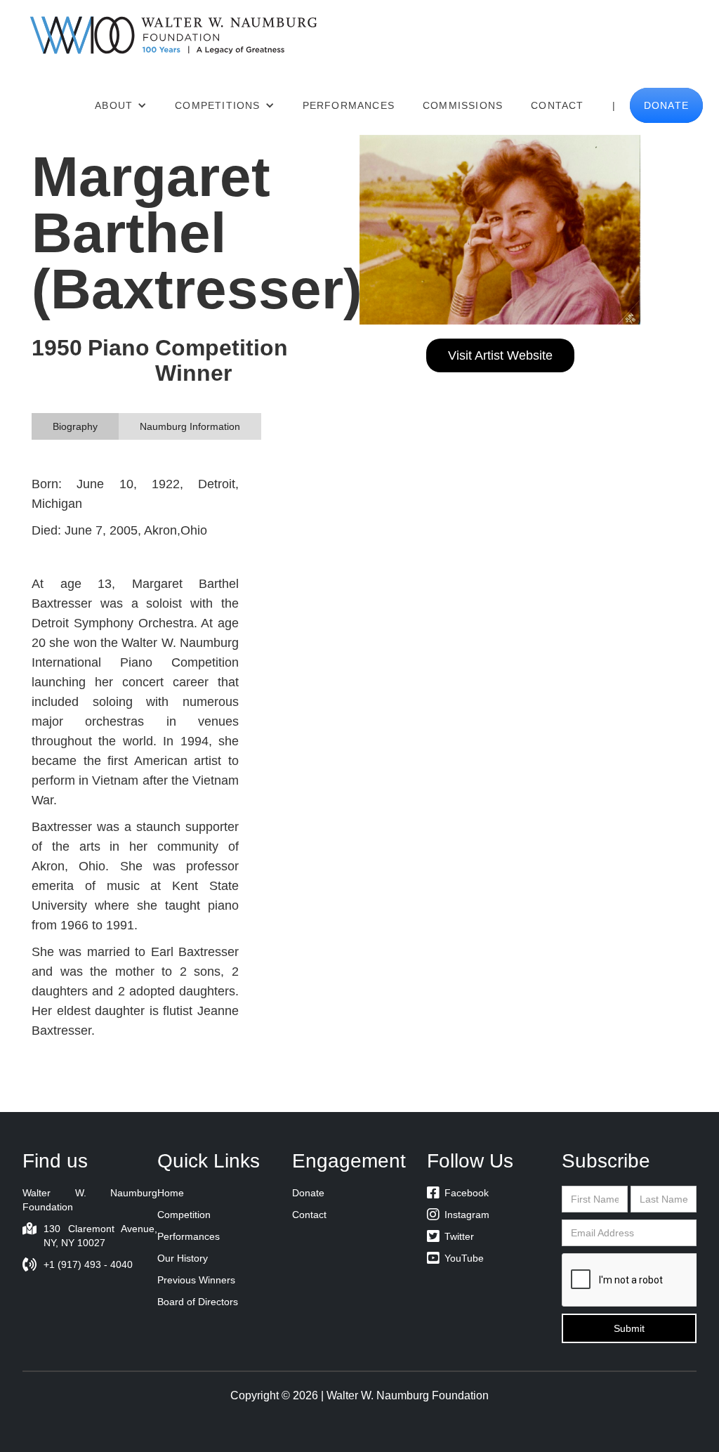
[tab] (75, 426)
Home (170, 1192)
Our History (182, 1258)
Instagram (458, 1215)
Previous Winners (196, 1280)
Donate (308, 1192)
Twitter (450, 1236)
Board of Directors (197, 1301)
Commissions (463, 105)
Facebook (458, 1193)
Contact (557, 105)
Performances (349, 105)
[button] (121, 105)
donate (666, 105)
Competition (184, 1214)
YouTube (455, 1258)
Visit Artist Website (500, 355)
